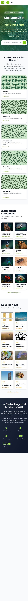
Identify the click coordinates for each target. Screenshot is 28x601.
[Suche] (7, 2)
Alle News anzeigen (13, 392)
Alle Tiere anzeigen (13, 293)
